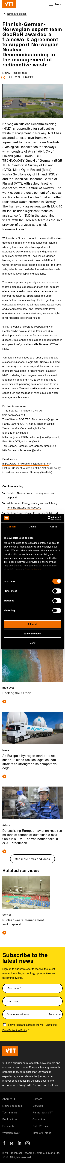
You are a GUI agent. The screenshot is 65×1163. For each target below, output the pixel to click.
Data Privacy (40, 1126)
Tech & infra (9, 1112)
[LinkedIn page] (19, 1143)
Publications (9, 1119)
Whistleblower (11, 1133)
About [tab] (53, 526)
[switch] (56, 590)
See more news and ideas (32, 859)
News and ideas (12, 1105)
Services (37, 1105)
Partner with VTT (42, 1112)
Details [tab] (32, 526)
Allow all (32, 624)
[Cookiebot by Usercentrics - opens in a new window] (47, 518)
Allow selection (32, 633)
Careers (37, 1099)
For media (8, 1126)
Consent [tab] (11, 526)
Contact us (38, 1119)
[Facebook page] (4, 1144)
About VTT (8, 1099)
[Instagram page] (27, 1144)
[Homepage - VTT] (9, 4)
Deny (32, 643)
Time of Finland (41, 1133)
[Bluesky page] (11, 1144)
